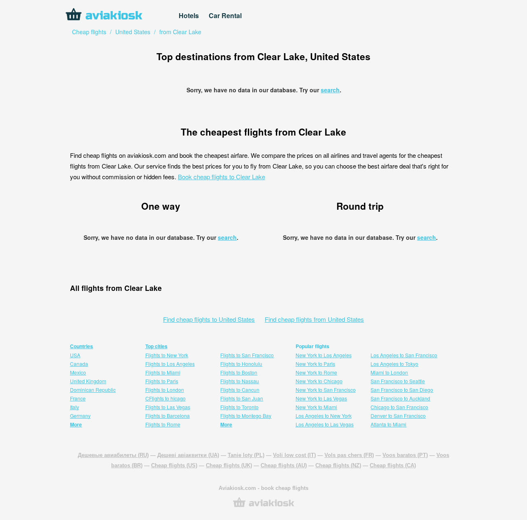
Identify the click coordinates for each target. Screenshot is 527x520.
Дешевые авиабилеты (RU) (113, 455)
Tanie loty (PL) (246, 455)
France (78, 398)
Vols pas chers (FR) (349, 455)
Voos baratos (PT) (405, 455)
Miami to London (389, 372)
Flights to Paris (161, 380)
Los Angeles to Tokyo (394, 363)
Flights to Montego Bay (245, 415)
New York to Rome (316, 372)
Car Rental (225, 15)
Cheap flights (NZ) (338, 465)
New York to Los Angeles (324, 354)
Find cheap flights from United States (314, 319)
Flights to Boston (238, 372)
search (330, 90)
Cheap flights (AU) (284, 465)
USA (75, 354)
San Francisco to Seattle (398, 380)
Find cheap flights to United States (209, 319)
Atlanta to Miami (388, 424)
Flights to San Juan (241, 398)
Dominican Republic (93, 389)
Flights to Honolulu (241, 363)
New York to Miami (316, 406)
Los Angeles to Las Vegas (325, 424)
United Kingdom (88, 380)
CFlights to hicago (165, 398)
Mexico (78, 372)
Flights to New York (166, 354)
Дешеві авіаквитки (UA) (188, 455)
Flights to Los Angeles (170, 363)
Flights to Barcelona (167, 415)
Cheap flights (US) (174, 465)
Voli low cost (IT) (294, 455)
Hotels (189, 15)
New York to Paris (315, 363)
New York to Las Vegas (321, 398)
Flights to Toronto (239, 406)
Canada (79, 363)
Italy (74, 406)
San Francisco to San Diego (402, 389)
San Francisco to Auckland (400, 398)
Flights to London (164, 389)
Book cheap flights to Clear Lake (221, 176)
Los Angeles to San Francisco (404, 354)
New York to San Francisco (326, 389)
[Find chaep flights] (263, 506)
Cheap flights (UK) (229, 465)
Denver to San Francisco (398, 415)
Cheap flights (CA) (393, 465)
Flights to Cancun (239, 389)
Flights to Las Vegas (167, 406)
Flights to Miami (162, 372)
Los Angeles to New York (324, 415)
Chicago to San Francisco (399, 406)
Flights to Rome (162, 424)
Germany (80, 415)
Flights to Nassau (239, 380)
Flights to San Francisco (247, 354)
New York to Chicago (319, 380)
